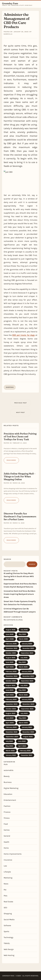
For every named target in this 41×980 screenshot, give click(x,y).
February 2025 (11, 671)
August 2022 (28, 737)
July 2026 (24, 630)
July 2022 (9, 741)
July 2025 (24, 658)
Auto (6, 764)
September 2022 (12, 737)
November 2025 (28, 648)
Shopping (10, 387)
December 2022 (11, 732)
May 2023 (22, 718)
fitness (7, 818)
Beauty (7, 776)
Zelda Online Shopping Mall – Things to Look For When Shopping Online (19, 476)
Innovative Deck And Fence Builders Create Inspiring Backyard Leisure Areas (19, 594)
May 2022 (9, 746)
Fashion (7, 806)
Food (6, 824)
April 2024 (10, 695)
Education (8, 794)
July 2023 (24, 713)
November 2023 (28, 704)
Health (6, 842)
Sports (6, 931)
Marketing (8, 878)
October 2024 (11, 681)
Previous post (20, 403)
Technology (8, 937)
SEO (5, 907)
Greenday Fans (10, 3)
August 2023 (10, 713)
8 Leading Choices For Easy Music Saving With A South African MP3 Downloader (19, 576)
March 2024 (23, 695)
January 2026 (27, 644)
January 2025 (27, 671)
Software (7, 925)
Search (7, 559)
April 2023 (10, 723)
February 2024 (11, 699)
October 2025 (11, 653)
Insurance (8, 860)
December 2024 (11, 676)
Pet (5, 890)
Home (6, 848)
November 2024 (28, 676)
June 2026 (9, 634)
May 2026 (22, 634)
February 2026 (11, 644)
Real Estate (8, 901)
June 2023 (9, 718)
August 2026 (10, 630)
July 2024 (24, 685)
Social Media (9, 919)
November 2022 (28, 732)
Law (5, 866)
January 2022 (11, 755)
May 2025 (22, 662)
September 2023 (27, 709)
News (6, 884)
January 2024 (27, 699)
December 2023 (11, 704)
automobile (8, 770)
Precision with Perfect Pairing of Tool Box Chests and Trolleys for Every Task (20, 436)
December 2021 (26, 755)
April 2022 (22, 746)
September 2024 (27, 681)
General (7, 836)
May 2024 (22, 690)
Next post (20, 412)
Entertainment (10, 800)
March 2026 (23, 639)
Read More (11, 460)
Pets (5, 896)
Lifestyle (7, 872)
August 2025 (10, 658)
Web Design (9, 949)
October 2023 (11, 709)
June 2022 (22, 741)
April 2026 (10, 639)
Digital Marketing (11, 788)
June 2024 (9, 690)
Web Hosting (9, 955)
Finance (7, 812)
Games (7, 830)
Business (8, 782)
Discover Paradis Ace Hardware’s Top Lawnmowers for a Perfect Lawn (20, 516)
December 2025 (11, 648)
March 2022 (10, 751)
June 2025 (9, 662)
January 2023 (27, 727)
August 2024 (10, 685)
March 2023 (23, 723)
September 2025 (27, 653)
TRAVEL (7, 943)
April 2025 (10, 667)
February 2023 (11, 727)
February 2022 (25, 751)
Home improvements (13, 854)
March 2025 (23, 667)
